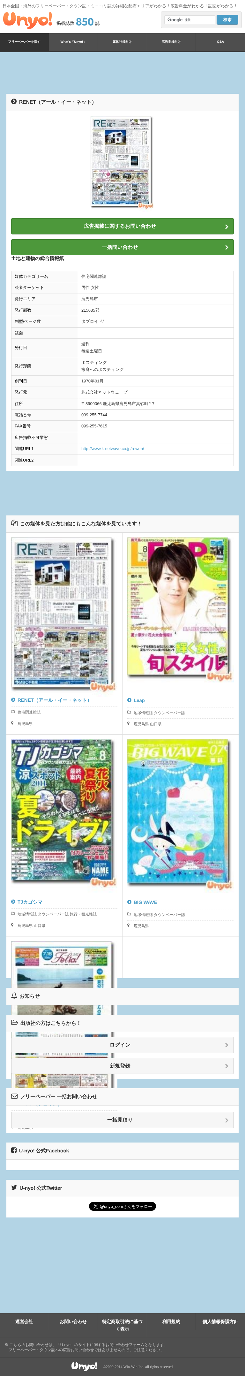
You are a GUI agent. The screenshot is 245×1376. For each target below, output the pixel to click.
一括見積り (120, 1120)
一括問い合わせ (120, 247)
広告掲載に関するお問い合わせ (120, 226)
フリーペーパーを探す (24, 42)
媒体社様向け (122, 42)
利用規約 (171, 1321)
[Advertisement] (122, 73)
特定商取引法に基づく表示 (122, 1325)
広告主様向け (171, 42)
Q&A (220, 42)
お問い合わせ (73, 1321)
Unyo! (27, 20)
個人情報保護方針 (220, 1321)
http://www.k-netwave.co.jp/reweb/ (112, 448)
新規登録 (120, 1066)
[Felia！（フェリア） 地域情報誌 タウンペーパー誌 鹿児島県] (64, 957)
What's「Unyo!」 (73, 42)
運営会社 (24, 1321)
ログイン (120, 1045)
